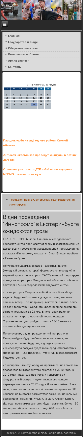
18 (13, 101)
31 (7, 108)
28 (34, 104)
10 (7, 98)
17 (7, 101)
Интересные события (23, 54)
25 (13, 104)
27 (27, 104)
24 (7, 104)
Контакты (15, 67)
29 (41, 104)
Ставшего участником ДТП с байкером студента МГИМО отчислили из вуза (37, 172)
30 (48, 104)
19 (20, 101)
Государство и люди (23, 42)
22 (41, 101)
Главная (14, 36)
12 (20, 98)
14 (34, 98)
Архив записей (18, 60)
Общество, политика (23, 48)
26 (20, 104)
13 (27, 98)
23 (48, 101)
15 (41, 98)
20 (27, 101)
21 (34, 101)
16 (48, 98)
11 (14, 98)
